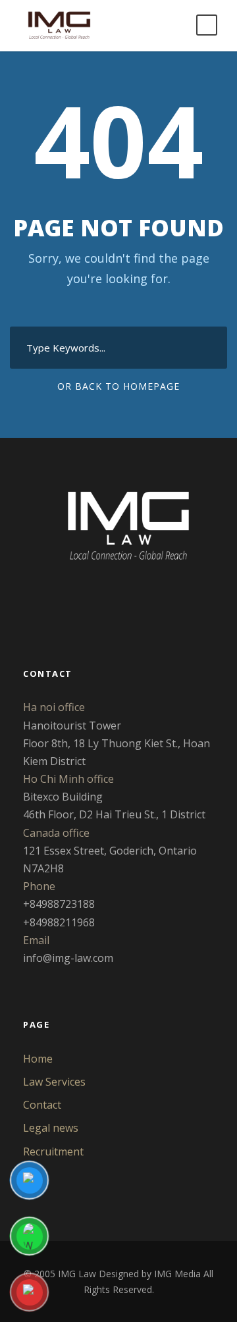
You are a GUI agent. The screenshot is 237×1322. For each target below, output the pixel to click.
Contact (42, 1104)
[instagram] (154, 607)
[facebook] (70, 607)
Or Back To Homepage (118, 386)
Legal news (50, 1128)
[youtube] (133, 607)
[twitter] (112, 607)
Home (38, 1058)
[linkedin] (91, 607)
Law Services (54, 1081)
